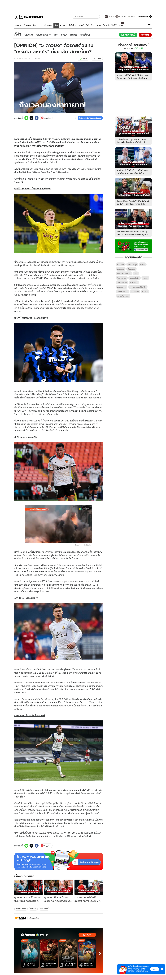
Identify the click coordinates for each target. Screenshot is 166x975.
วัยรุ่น (93, 25)
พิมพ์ (38, 58)
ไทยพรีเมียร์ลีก (122, 291)
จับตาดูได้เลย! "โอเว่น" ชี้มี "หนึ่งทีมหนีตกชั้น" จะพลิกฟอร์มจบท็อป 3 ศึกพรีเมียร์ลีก (133, 204)
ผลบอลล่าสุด (121, 287)
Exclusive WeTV (110, 25)
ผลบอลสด (120, 269)
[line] (26, 118)
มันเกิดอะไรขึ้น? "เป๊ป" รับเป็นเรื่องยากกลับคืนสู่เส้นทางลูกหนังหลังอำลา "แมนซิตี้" (133, 173)
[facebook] (37, 118)
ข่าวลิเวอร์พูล (132, 264)
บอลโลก (145, 291)
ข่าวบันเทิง (48, 25)
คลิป (99, 25)
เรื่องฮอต (27, 25)
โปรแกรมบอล (122, 282)
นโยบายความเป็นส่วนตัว (134, 971)
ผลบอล (142, 264)
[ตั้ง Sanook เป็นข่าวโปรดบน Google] (58, 860)
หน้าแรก (18, 25)
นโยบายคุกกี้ (145, 971)
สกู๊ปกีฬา (33, 909)
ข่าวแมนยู (120, 264)
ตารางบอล (133, 282)
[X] (31, 118)
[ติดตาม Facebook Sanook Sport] (133, 246)
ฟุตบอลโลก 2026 (123, 296)
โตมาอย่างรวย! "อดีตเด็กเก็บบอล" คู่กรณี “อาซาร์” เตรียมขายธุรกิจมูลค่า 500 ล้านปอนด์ (132, 234)
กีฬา (56, 25)
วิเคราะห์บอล (121, 278)
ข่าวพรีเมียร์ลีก (21, 909)
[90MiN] (20, 918)
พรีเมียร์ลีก (44, 909)
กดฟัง (85, 59)
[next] (100, 953)
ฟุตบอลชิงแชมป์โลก (124, 273)
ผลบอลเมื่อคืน (134, 278)
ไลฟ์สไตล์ (72, 25)
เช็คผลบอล (131, 269)
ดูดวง (40, 25)
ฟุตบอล (86, 261)
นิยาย (121, 25)
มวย (136, 273)
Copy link (47, 118)
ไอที (87, 25)
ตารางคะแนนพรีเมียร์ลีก (137, 287)
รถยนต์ (81, 25)
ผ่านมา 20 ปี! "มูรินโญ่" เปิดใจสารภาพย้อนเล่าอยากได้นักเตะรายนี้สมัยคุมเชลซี (133, 78)
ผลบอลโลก (135, 291)
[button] (73, 16)
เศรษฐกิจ (63, 25)
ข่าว (34, 25)
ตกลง (154, 969)
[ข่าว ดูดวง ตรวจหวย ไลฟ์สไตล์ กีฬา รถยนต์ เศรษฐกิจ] (29, 17)
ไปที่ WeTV (87, 935)
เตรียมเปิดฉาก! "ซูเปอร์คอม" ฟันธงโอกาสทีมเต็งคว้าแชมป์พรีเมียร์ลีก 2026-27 (131, 142)
